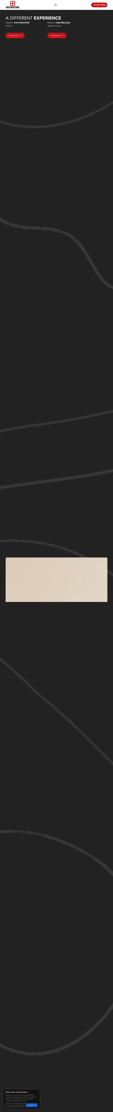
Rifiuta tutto (21, 1105)
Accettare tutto (32, 1105)
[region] (21, 1099)
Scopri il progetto (14, 35)
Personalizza (10, 1105)
